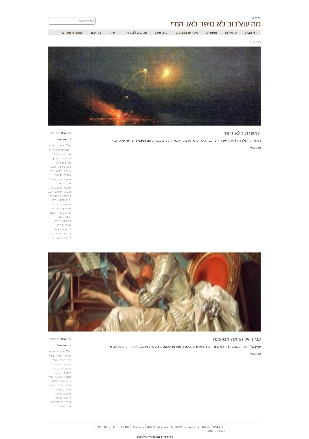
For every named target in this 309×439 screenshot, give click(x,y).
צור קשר (95, 32)
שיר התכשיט (64, 406)
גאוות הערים (64, 368)
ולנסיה (67, 376)
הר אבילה (60, 372)
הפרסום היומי (56, 191)
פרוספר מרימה (63, 393)
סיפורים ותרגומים (187, 32)
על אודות (231, 32)
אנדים (52, 351)
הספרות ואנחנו (72, 32)
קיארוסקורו (56, 233)
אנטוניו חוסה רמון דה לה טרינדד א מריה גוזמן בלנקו (60, 360)
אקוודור (54, 364)
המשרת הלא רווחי (242, 132)
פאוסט (58, 389)
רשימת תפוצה (215, 430)
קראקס (67, 397)
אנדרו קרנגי (59, 154)
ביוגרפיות (161, 32)
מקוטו (52, 385)
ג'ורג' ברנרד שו (63, 171)
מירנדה (60, 385)
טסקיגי (61, 200)
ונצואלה (59, 376)
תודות (125, 426)
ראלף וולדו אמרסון (61, 402)
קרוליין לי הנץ (64, 237)
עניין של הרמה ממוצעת (237, 338)
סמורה (67, 389)
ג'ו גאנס (55, 166)
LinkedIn (256, 17)
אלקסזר (61, 351)
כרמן (59, 208)
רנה (53, 237)
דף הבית (251, 32)
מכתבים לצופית (137, 32)
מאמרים (211, 32)
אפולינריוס (65, 158)
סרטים (151, 426)
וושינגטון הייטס (63, 196)
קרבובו (58, 397)
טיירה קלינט (58, 381)
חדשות (114, 32)
